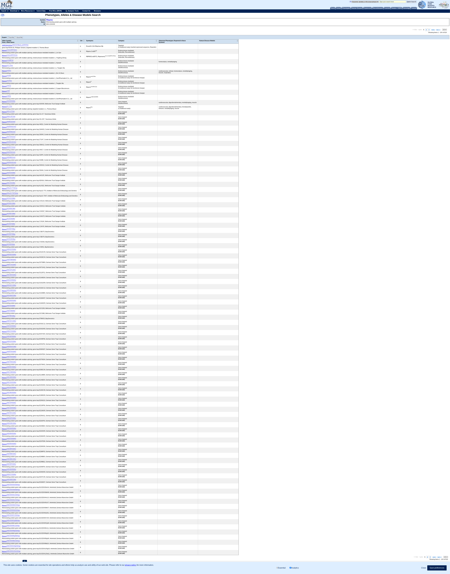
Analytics (295, 568)
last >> (438, 29)
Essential (282, 568)
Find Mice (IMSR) (55, 11)
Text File (11, 37)
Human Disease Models (207, 41)
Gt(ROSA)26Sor (15, 45)
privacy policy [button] (130, 565)
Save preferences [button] (437, 568)
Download (13, 11)
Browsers (97, 11)
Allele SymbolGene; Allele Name (8, 41)
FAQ (10, 8)
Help (6, 8)
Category (121, 41)
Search (3, 11)
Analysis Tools (73, 11)
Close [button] (423, 568)
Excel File (19, 37)
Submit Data (41, 11)
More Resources (27, 11)
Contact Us (86, 11)
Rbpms (49, 20)
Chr (81, 41)
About (2, 8)
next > (433, 29)
